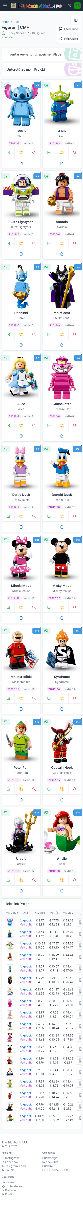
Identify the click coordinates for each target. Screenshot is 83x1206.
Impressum (9, 1182)
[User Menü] (77, 6)
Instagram (11, 1158)
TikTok (9, 1170)
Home (5, 21)
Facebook (11, 1162)
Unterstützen (15, 1186)
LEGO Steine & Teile (55, 1170)
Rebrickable (50, 1162)
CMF (16, 21)
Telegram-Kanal (15, 1166)
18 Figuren (39, 33)
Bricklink (47, 1166)
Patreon (10, 1190)
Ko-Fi (8, 1194)
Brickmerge (49, 1158)
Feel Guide (71, 29)
